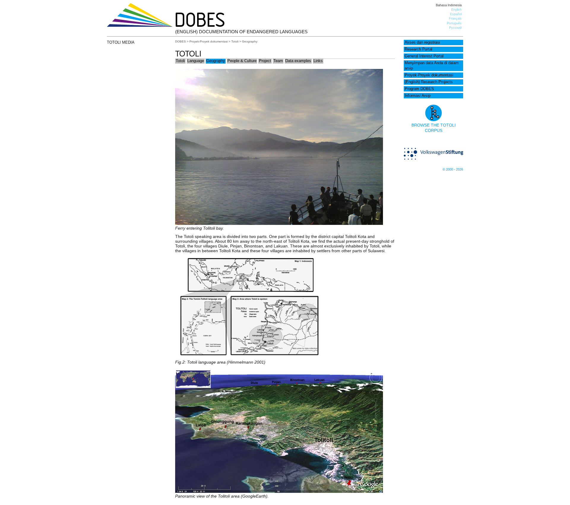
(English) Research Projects (429, 82)
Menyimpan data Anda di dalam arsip (432, 65)
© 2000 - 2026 (453, 169)
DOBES (180, 41)
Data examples (298, 61)
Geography (215, 61)
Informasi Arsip (417, 96)
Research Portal (418, 49)
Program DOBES (419, 89)
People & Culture (241, 61)
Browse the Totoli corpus (433, 128)
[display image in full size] (248, 357)
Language (195, 61)
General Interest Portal (424, 56)
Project (265, 61)
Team (278, 61)
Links (318, 61)
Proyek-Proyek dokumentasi (429, 75)
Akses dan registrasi (422, 42)
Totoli (234, 41)
